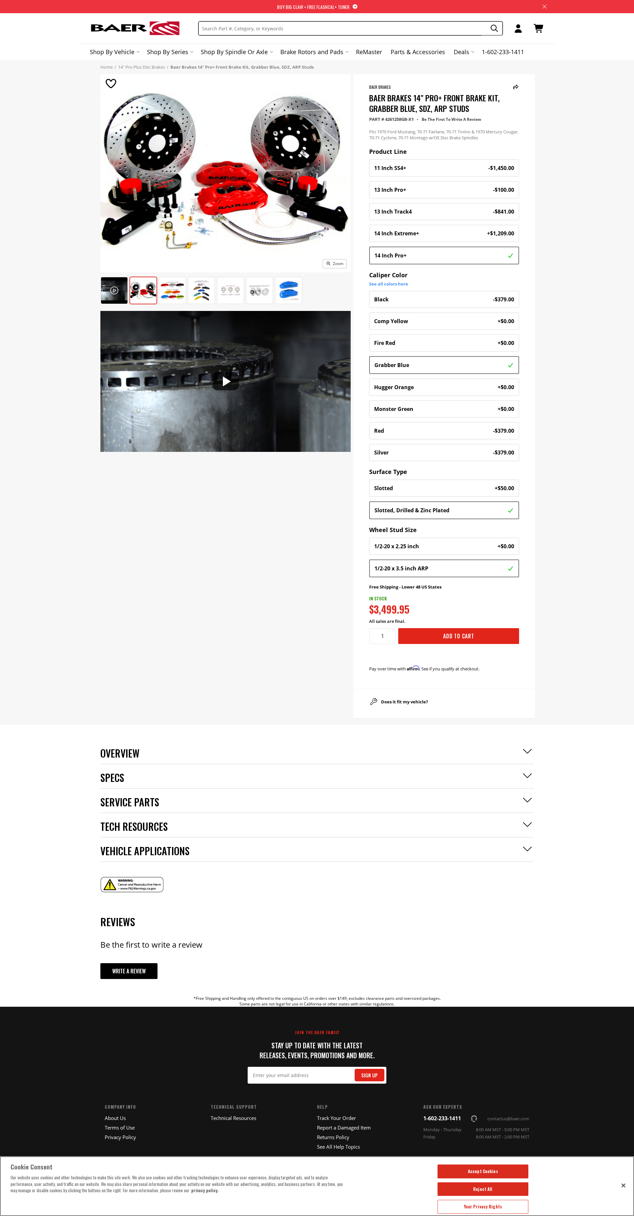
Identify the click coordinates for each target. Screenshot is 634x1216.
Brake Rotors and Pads (311, 52)
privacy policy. (205, 1190)
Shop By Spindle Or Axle (234, 52)
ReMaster (369, 52)
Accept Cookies (483, 1171)
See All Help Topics (338, 1146)
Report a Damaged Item (344, 1127)
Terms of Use (120, 1127)
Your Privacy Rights (483, 1206)
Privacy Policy (120, 1137)
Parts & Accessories (418, 52)
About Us (115, 1118)
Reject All (482, 1189)
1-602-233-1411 (503, 52)
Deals (461, 52)
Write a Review (129, 971)
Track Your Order (336, 1118)
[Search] (492, 28)
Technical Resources (233, 1118)
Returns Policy (333, 1137)
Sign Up (369, 1075)
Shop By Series (167, 52)
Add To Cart (458, 636)
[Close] (623, 1185)
